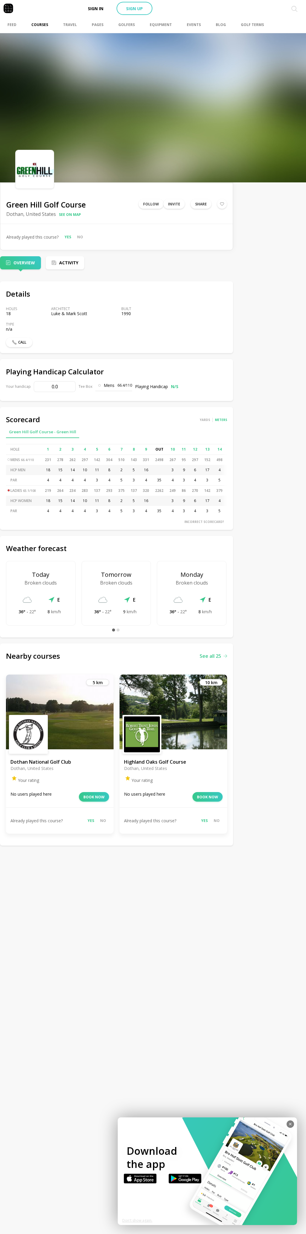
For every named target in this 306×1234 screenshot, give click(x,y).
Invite (174, 204)
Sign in (95, 8)
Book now (94, 797)
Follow (151, 204)
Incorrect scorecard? (204, 522)
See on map (70, 214)
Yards (205, 420)
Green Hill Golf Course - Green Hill (42, 431)
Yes (68, 237)
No (80, 237)
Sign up (134, 8)
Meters (221, 420)
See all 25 (210, 656)
